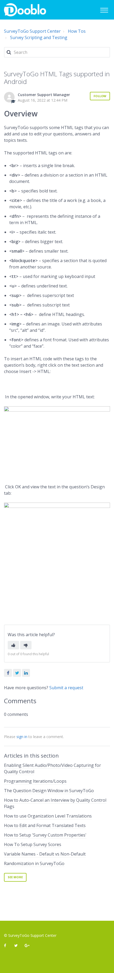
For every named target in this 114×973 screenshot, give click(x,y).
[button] (104, 9)
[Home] (25, 9)
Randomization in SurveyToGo (34, 863)
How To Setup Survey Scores (32, 844)
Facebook (8, 673)
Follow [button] (100, 96)
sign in (21, 736)
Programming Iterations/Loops (35, 781)
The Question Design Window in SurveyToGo (49, 790)
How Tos (77, 31)
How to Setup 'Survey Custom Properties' (45, 835)
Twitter (17, 673)
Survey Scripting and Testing (38, 37)
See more (15, 877)
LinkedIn (26, 673)
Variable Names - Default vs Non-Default (45, 854)
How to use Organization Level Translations (48, 816)
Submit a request (66, 688)
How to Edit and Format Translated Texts (45, 825)
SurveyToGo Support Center (32, 31)
